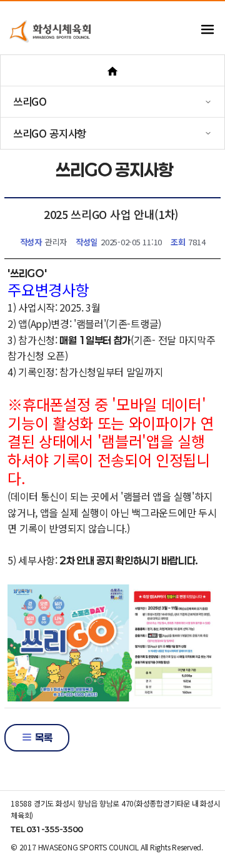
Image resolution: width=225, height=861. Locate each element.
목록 (42, 737)
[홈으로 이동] (112, 70)
